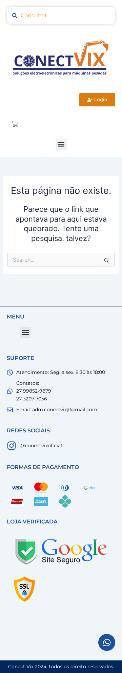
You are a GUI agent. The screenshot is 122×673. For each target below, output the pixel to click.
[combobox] (61, 15)
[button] (61, 144)
